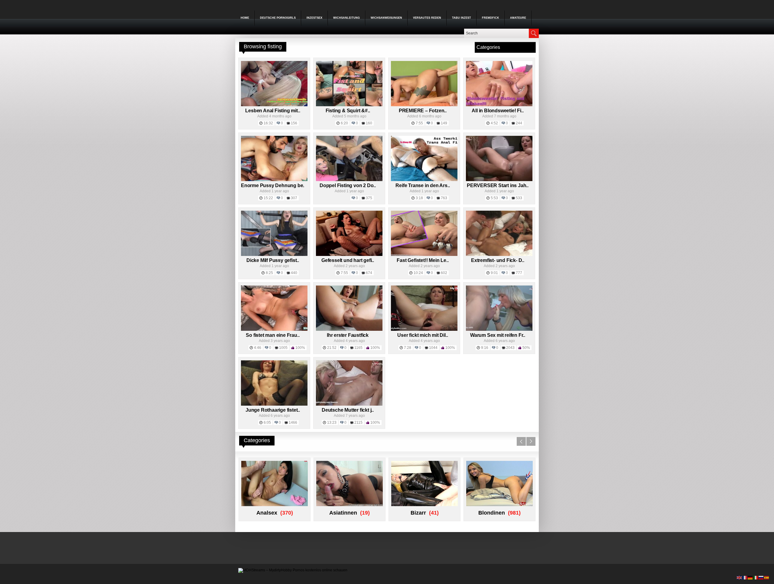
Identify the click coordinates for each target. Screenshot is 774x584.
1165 (358, 348)
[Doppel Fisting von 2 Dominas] (349, 180)
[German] (750, 577)
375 (369, 198)
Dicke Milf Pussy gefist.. (272, 260)
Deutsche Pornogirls (278, 17)
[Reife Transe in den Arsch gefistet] (424, 180)
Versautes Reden (427, 17)
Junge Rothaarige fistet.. (273, 410)
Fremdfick (490, 17)
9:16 (484, 348)
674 (369, 273)
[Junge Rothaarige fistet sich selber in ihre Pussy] (274, 404)
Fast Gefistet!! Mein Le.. (422, 260)
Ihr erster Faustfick (348, 335)
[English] (739, 577)
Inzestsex (314, 17)
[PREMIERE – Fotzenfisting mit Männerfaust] (424, 105)
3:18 (419, 198)
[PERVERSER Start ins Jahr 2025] (499, 180)
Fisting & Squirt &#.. (348, 110)
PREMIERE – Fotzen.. (423, 110)
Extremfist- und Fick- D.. (497, 260)
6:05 (267, 422)
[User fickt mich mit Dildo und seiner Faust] (424, 329)
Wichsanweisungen (386, 17)
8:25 (269, 273)
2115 (358, 422)
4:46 (257, 348)
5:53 (494, 198)
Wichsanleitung (346, 17)
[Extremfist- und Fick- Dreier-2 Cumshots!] (499, 255)
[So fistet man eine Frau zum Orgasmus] (274, 329)
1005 (283, 348)
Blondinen (491, 513)
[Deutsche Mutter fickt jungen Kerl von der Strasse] (349, 404)
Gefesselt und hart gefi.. (347, 260)
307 (294, 198)
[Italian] (756, 577)
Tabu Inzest (461, 17)
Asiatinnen (343, 513)
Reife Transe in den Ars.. (422, 185)
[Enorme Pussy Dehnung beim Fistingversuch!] (274, 180)
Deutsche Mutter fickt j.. (348, 410)
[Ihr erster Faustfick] (349, 329)
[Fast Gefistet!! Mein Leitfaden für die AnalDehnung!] (424, 255)
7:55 (419, 123)
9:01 (494, 273)
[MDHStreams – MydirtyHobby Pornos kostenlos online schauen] (292, 570)
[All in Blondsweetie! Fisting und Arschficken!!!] (499, 105)
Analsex (266, 513)
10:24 (418, 273)
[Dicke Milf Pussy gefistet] (274, 255)
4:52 (494, 123)
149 (444, 123)
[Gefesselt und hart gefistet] (349, 255)
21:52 (332, 348)
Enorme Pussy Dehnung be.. (273, 185)
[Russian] (761, 577)
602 (444, 273)
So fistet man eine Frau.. (272, 335)
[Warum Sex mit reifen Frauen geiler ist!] (499, 329)
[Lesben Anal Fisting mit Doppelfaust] (274, 105)
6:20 (344, 123)
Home (245, 17)
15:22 (268, 198)
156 (294, 123)
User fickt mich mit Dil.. (422, 335)
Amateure (518, 17)
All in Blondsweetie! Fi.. (497, 110)
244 (519, 123)
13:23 (332, 422)
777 (519, 273)
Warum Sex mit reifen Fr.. (497, 335)
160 (369, 123)
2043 (510, 348)
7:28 (407, 348)
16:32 (268, 123)
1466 (293, 422)
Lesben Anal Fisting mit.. (272, 110)
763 (444, 198)
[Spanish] (766, 577)
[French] (745, 577)
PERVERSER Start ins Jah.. (497, 185)
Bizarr (418, 513)
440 (294, 273)
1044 (433, 348)
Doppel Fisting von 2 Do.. (348, 185)
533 (519, 198)
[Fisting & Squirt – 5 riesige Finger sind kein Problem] (349, 105)
